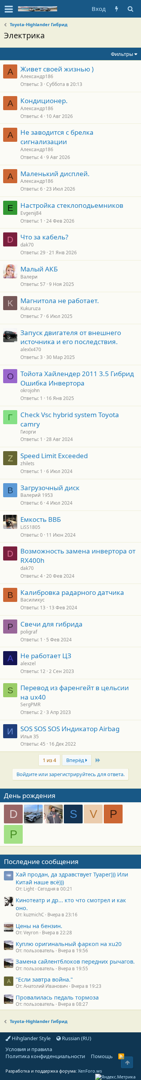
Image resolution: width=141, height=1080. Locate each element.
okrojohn (30, 390)
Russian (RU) (76, 1038)
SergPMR (30, 704)
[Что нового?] (116, 9)
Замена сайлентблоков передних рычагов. (75, 961)
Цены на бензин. (39, 926)
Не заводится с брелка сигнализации (57, 137)
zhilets (27, 463)
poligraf (28, 631)
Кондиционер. (44, 100)
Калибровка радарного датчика (72, 592)
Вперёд (75, 760)
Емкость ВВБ (40, 519)
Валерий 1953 (36, 495)
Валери (29, 276)
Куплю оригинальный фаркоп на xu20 (68, 944)
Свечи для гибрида (51, 623)
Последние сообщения (41, 861)
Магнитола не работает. (59, 300)
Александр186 (36, 76)
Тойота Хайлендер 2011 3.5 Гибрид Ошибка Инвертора (77, 378)
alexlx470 (30, 349)
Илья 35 (29, 736)
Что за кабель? (44, 236)
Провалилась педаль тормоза (57, 997)
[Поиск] (130, 9)
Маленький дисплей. (55, 173)
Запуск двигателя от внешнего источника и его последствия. (70, 337)
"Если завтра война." (44, 979)
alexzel (28, 663)
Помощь (102, 1056)
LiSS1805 (30, 527)
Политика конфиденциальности (45, 1056)
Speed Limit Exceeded (54, 455)
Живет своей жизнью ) (57, 68)
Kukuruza (30, 308)
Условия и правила (28, 1049)
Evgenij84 (31, 213)
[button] (9, 9)
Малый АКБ (39, 268)
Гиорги (28, 431)
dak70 (27, 244)
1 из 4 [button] (49, 760)
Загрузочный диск (50, 487)
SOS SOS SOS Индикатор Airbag (69, 728)
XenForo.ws (90, 1071)
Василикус (32, 599)
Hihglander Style (31, 1038)
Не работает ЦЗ (45, 655)
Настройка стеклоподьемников (71, 205)
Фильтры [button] (122, 53)
